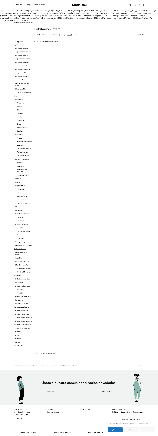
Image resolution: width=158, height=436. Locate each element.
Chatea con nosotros (22, 414)
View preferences (147, 430)
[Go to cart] (143, 4)
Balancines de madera (22, 261)
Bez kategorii (18, 345)
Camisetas (18, 117)
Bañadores (18, 210)
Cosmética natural (21, 310)
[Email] (21, 418)
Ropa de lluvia (21, 200)
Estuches (20, 289)
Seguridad (18, 258)
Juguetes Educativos (22, 66)
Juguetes (17, 45)
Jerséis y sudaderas (22, 159)
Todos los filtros (72, 35)
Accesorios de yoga (22, 314)
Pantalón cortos (22, 152)
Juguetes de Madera (22, 62)
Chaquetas (20, 189)
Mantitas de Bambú (21, 303)
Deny (131, 430)
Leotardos (20, 221)
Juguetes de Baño (21, 55)
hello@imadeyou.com (22, 412)
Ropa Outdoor (20, 186)
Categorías (41, 35)
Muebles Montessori (24, 272)
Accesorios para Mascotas (22, 325)
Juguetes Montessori (22, 69)
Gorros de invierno (23, 231)
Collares (18, 332)
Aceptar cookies (115, 430)
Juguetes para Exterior (23, 52)
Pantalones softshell (23, 203)
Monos (19, 138)
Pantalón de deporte (24, 149)
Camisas (20, 131)
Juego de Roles (22, 80)
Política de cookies (95, 432)
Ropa (15, 96)
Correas (18, 339)
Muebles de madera (24, 268)
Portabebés (19, 282)
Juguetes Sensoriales (22, 59)
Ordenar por (54, 35)
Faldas (17, 182)
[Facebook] (14, 418)
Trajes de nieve (22, 196)
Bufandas (20, 228)
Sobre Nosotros (39, 5)
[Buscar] (134, 4)
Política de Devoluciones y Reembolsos (127, 412)
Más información (139, 366)
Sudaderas (20, 166)
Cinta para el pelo (21, 242)
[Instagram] (17, 418)
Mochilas (20, 293)
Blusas (19, 124)
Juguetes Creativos (21, 76)
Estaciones (19, 99)
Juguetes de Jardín (21, 48)
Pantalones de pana (23, 156)
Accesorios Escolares (22, 286)
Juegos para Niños (21, 73)
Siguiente (51, 353)
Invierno (20, 113)
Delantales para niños (22, 279)
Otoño (19, 110)
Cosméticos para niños (23, 296)
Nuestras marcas (53, 412)
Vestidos (18, 179)
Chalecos (20, 193)
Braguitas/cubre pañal (24, 141)
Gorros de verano (23, 235)
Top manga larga (22, 127)
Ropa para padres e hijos (23, 245)
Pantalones (19, 134)
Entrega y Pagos (118, 409)
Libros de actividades (24, 92)
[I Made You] (79, 4)
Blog (28, 5)
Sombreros (20, 238)
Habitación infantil (20, 249)
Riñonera (18, 342)
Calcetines (20, 217)
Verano (19, 106)
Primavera (20, 103)
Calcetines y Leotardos (23, 214)
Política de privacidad (62, 432)
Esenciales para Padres (21, 307)
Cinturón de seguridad (22, 328)
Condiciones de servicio (29, 432)
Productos (18, 5)
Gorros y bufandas (21, 224)
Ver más (50, 409)
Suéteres (20, 163)
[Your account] (139, 5)
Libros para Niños (21, 89)
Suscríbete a (106, 391)
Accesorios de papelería (23, 318)
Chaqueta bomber (23, 175)
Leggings (20, 145)
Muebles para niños (21, 265)
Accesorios (17, 275)
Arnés (17, 335)
